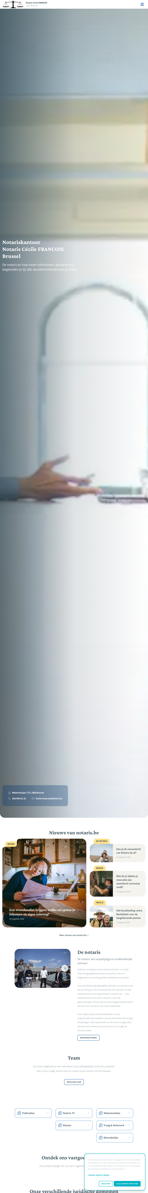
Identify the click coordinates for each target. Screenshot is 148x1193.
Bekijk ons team (74, 1082)
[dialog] (114, 1172)
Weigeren (106, 1184)
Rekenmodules (112, 1113)
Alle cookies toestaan (127, 1184)
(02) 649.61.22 (19, 798)
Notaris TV (69, 1113)
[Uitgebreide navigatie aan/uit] (142, 4)
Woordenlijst (111, 1137)
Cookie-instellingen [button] (98, 1175)
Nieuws (67, 1125)
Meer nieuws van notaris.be (72, 935)
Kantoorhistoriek (88, 1038)
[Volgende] (64, 968)
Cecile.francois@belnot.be (49, 798)
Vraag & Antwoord (114, 1125)
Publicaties (28, 1113)
